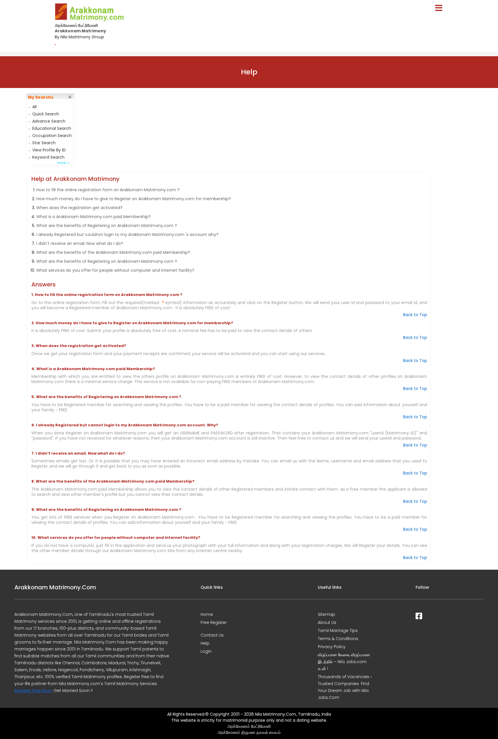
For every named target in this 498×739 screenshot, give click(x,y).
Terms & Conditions (338, 639)
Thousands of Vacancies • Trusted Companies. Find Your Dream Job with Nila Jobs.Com (345, 687)
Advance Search (48, 120)
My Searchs (40, 97)
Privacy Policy (332, 647)
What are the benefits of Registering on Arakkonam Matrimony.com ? (106, 225)
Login (206, 651)
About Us (327, 622)
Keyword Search (48, 156)
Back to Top (415, 315)
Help (205, 643)
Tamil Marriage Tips (338, 630)
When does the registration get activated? (79, 208)
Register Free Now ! (33, 690)
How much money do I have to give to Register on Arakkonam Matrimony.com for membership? (133, 199)
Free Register (214, 622)
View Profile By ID (49, 149)
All (34, 106)
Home (207, 614)
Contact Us (212, 635)
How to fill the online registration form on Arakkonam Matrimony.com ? (108, 190)
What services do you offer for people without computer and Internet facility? (115, 270)
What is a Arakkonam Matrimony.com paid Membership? (93, 217)
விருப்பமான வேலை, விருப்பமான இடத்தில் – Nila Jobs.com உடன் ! (344, 662)
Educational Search (51, 127)
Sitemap (326, 614)
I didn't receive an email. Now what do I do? (79, 243)
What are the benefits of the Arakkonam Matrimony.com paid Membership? (113, 252)
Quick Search (45, 113)
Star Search (44, 142)
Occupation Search (52, 135)
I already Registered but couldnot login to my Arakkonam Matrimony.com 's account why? (127, 234)
